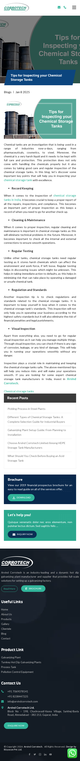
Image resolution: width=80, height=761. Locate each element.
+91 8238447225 (18, 696)
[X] (74, 7)
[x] (29, 754)
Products (6, 619)
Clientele (6, 628)
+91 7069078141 (64, 7)
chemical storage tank (18, 180)
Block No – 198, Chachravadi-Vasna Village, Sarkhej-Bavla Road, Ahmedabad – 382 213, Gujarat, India (43, 711)
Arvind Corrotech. (33, 746)
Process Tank (8, 667)
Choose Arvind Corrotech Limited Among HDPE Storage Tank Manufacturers (36, 445)
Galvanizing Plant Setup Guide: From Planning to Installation (37, 432)
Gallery (5, 624)
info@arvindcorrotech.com (59, 7)
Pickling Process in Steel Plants (26, 408)
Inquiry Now (25, 534)
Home (4, 609)
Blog (3, 633)
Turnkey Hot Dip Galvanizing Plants (21, 662)
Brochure (35, 588)
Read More (9, 588)
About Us (6, 614)
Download (23, 497)
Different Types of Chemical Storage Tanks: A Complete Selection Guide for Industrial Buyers (36, 419)
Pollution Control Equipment (17, 671)
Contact (5, 638)
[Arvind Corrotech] (16, 8)
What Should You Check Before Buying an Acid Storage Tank (36, 458)
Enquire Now (16, 725)
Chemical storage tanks (19, 391)
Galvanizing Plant (11, 657)
